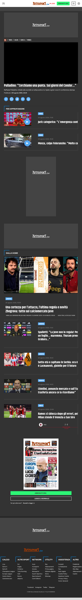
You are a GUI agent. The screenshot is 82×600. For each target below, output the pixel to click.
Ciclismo (20, 569)
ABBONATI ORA (63, 3)
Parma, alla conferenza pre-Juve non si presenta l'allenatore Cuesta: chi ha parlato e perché (30, 315)
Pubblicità (76, 564)
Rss (46, 564)
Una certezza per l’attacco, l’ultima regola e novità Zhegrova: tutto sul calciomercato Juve (37, 309)
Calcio (16, 40)
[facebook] (6, 99)
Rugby (20, 567)
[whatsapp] (12, 99)
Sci (19, 564)
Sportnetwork (36, 576)
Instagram (38, 587)
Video (10, 40)
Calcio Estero (6, 576)
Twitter (45, 587)
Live (53, 3)
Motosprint (35, 571)
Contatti (61, 564)
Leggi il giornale (41, 498)
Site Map (75, 569)
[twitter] (17, 99)
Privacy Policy (63, 578)
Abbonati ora (40, 493)
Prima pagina (49, 569)
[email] (23, 99)
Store (47, 574)
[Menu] (3, 3)
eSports (20, 578)
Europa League (7, 574)
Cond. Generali (63, 581)
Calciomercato (7, 578)
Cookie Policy (62, 574)
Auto (33, 564)
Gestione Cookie (63, 576)
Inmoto (34, 569)
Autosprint (35, 567)
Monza (29, 40)
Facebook (30, 587)
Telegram (52, 587)
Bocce (20, 576)
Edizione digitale (50, 571)
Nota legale (62, 571)
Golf (19, 574)
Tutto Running (22, 571)
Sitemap (47, 576)
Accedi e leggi (28, 503)
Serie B (4, 569)
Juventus (9, 299)
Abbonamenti (49, 567)
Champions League (8, 571)
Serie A (22, 40)
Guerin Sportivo (37, 574)
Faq (59, 569)
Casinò (75, 574)
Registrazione (77, 567)
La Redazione (62, 567)
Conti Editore (36, 578)
